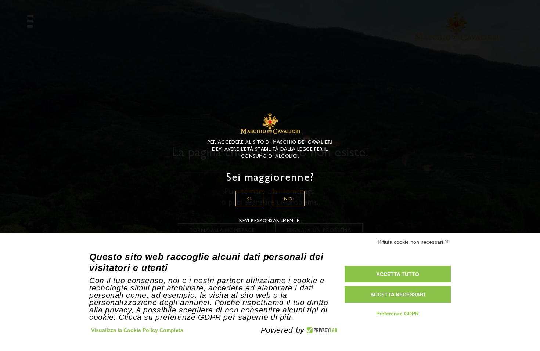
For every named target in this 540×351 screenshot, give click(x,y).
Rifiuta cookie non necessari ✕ (413, 242)
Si (249, 198)
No (288, 198)
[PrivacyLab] (321, 330)
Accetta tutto (397, 274)
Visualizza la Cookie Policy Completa (137, 330)
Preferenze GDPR (397, 313)
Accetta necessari (397, 294)
